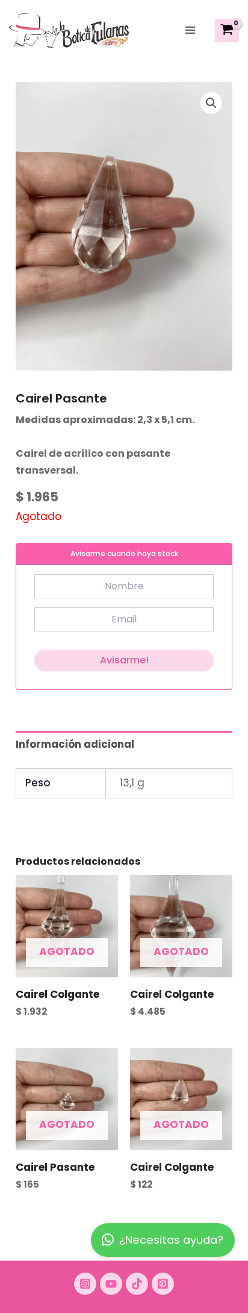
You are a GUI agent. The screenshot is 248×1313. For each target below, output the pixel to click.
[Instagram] (85, 1284)
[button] (211, 103)
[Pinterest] (163, 1284)
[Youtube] (111, 1284)
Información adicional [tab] (75, 744)
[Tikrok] (137, 1284)
